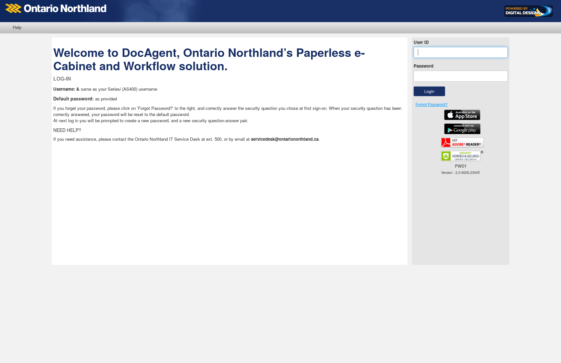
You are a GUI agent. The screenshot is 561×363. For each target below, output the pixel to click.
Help (17, 27)
